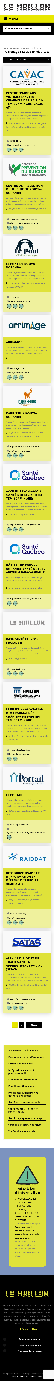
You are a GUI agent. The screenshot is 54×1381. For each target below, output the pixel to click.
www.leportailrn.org (19, 824)
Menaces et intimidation (23, 1080)
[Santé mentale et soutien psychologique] (15, 228)
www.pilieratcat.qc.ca (20, 749)
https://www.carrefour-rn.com (24, 446)
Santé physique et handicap (25, 1118)
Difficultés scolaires (20, 1064)
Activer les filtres (16, 59)
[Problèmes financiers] (15, 377)
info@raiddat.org (17, 917)
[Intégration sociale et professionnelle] (15, 306)
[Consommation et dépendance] (9, 228)
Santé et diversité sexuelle (24, 1102)
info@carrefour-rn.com (20, 450)
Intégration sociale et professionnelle (21, 1072)
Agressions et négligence (23, 1051)
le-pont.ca (14, 297)
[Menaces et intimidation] (15, 150)
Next (34, 1025)
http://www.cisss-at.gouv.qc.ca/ (25, 598)
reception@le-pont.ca (19, 301)
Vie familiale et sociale (21, 1131)
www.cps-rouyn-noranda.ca (23, 218)
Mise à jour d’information (30, 1350)
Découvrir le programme (29, 1345)
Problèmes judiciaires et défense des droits (23, 1094)
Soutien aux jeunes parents (24, 1125)
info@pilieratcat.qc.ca (19, 754)
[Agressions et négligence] (9, 150)
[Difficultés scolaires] (9, 455)
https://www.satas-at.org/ (22, 998)
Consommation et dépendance (26, 1057)
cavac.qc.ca (15, 140)
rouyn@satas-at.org (18, 1003)
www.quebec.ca (17, 668)
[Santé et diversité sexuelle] (21, 377)
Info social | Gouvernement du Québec (27, 1252)
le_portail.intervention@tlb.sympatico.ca (26, 832)
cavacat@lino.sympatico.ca (22, 145)
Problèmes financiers (21, 1086)
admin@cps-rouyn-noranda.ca (23, 223)
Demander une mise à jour (27, 1223)
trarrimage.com (17, 368)
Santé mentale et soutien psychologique (23, 1110)
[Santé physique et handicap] (21, 673)
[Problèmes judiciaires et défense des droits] (21, 150)
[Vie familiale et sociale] (21, 228)
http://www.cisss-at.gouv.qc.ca (25, 524)
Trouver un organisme (29, 1339)
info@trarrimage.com (19, 372)
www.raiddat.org (18, 913)
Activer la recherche (20, 28)
